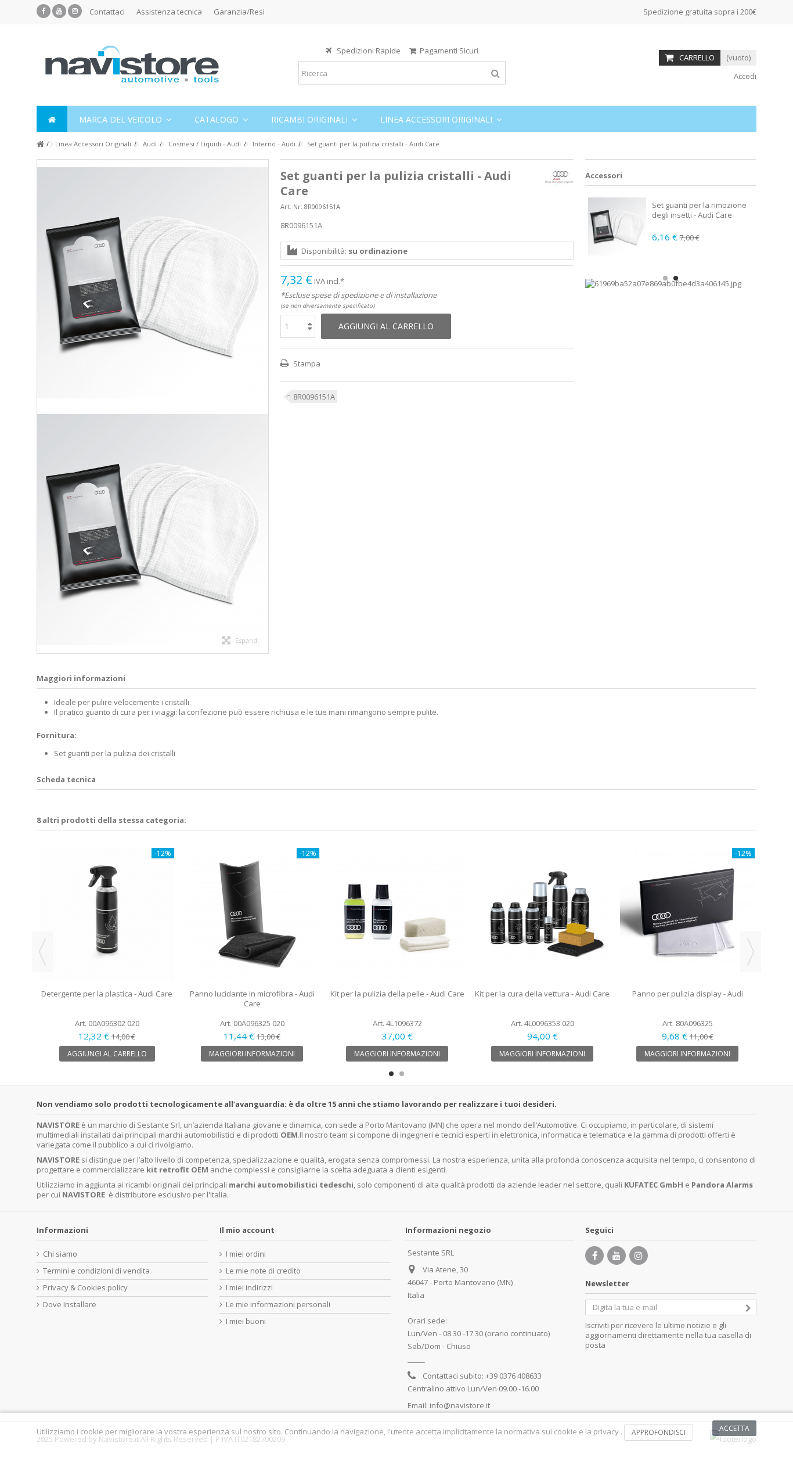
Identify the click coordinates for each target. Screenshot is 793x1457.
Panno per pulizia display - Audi (687, 993)
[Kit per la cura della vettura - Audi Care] (542, 914)
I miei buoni (246, 1321)
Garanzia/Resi (239, 11)
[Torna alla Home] (40, 144)
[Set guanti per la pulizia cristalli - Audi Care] (152, 283)
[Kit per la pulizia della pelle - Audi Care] (397, 914)
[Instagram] (75, 11)
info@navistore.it (460, 1405)
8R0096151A (314, 396)
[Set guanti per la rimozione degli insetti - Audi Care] (617, 226)
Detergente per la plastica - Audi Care (106, 993)
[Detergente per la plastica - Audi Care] (106, 914)
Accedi (744, 76)
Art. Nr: (291, 206)
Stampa (305, 363)
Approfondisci (659, 1432)
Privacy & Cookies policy (85, 1288)
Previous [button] (42, 951)
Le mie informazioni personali (278, 1304)
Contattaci (107, 11)
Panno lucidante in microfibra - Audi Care (252, 998)
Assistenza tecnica (169, 11)
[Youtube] (59, 11)
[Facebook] (44, 11)
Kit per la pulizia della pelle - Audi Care (397, 993)
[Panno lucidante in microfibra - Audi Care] (252, 914)
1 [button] (665, 278)
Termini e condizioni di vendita (96, 1271)
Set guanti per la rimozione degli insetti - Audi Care (699, 210)
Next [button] (750, 951)
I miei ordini (246, 1254)
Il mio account (247, 1230)
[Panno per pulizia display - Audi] (687, 914)
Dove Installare (69, 1304)
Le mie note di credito (263, 1271)
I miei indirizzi (249, 1288)
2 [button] (675, 278)
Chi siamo (60, 1254)
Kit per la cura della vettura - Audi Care (542, 993)
